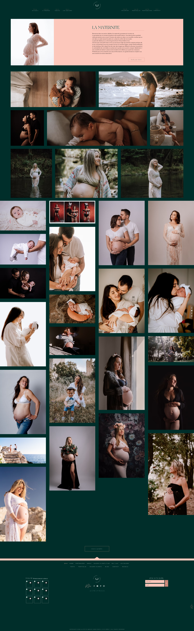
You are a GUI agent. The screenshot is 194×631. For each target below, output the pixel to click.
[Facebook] (191, 308)
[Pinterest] (191, 313)
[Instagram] (191, 316)
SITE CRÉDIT (106, 629)
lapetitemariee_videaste (41, 578)
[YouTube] (191, 310)
